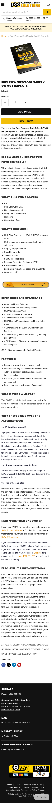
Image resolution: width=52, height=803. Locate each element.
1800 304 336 (15, 694)
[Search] (47, 12)
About (9, 784)
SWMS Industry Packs (11, 530)
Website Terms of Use (33, 784)
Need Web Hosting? (26, 796)
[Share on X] (9, 665)
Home (4, 36)
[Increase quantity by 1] (25, 102)
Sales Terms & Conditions (18, 787)
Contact (18, 784)
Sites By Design (23, 794)
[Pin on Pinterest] (19, 665)
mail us (38, 553)
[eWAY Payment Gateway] (30, 777)
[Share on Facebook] (3, 665)
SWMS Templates (9, 537)
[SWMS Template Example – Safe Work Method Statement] (26, 288)
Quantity (5, 96)
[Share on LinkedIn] (14, 665)
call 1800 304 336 (27, 556)
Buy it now (26, 121)
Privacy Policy (38, 787)
